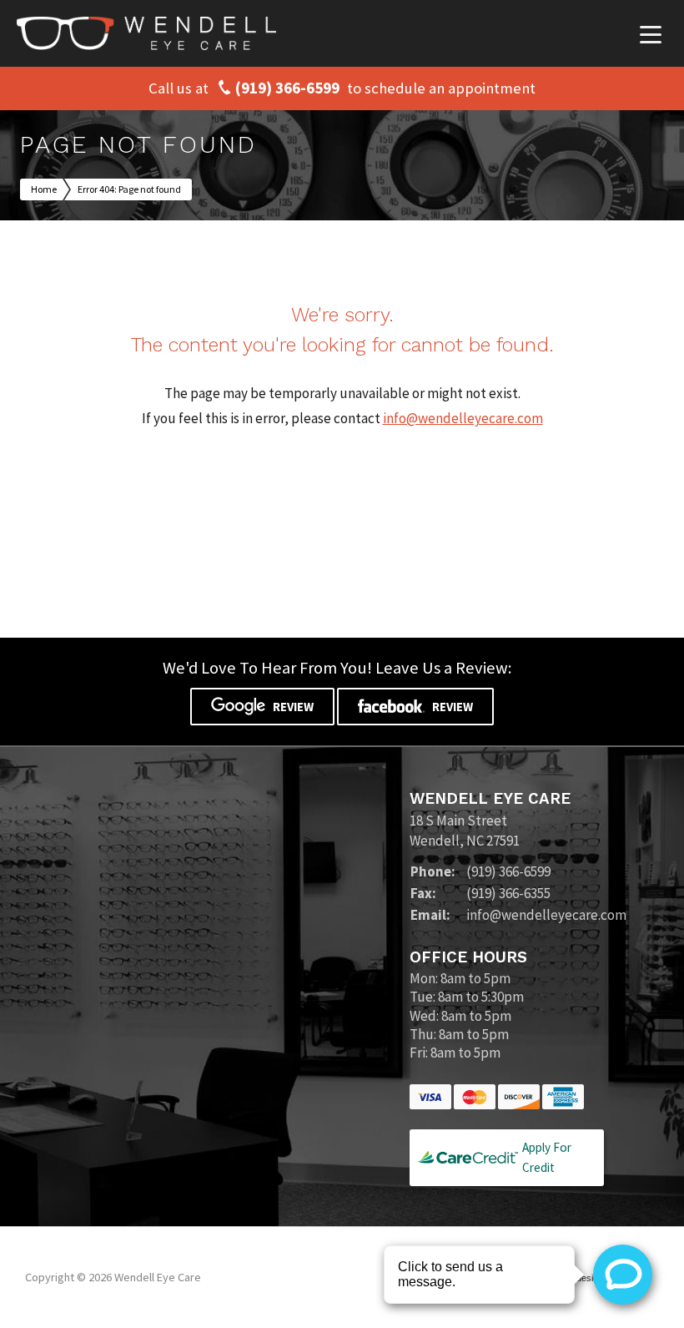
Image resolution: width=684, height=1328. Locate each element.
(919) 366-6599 (287, 89)
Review (292, 706)
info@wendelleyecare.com (463, 418)
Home (44, 189)
